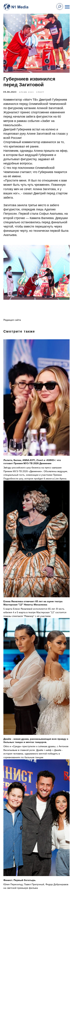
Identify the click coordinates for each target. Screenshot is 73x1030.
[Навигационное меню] (67, 7)
